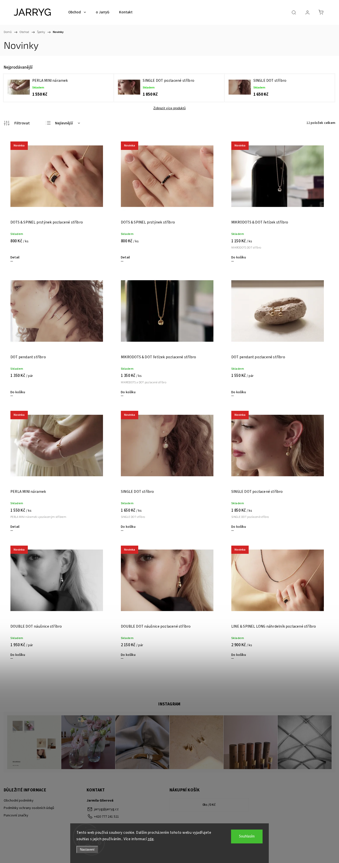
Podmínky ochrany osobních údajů (29, 808)
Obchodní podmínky (19, 800)
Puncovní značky (16, 815)
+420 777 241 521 (106, 816)
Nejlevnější (64, 123)
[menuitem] (77, 12)
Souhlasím (247, 836)
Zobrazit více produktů (169, 108)
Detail (14, 257)
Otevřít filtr (17, 123)
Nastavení (87, 849)
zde (151, 839)
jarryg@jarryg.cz (106, 809)
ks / (209, 804)
